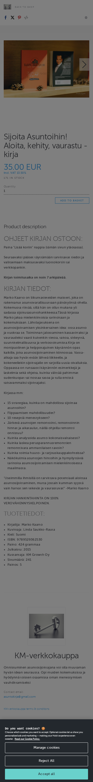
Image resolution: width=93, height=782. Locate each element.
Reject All (46, 761)
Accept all (46, 774)
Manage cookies (46, 747)
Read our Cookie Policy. (27, 739)
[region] (46, 750)
